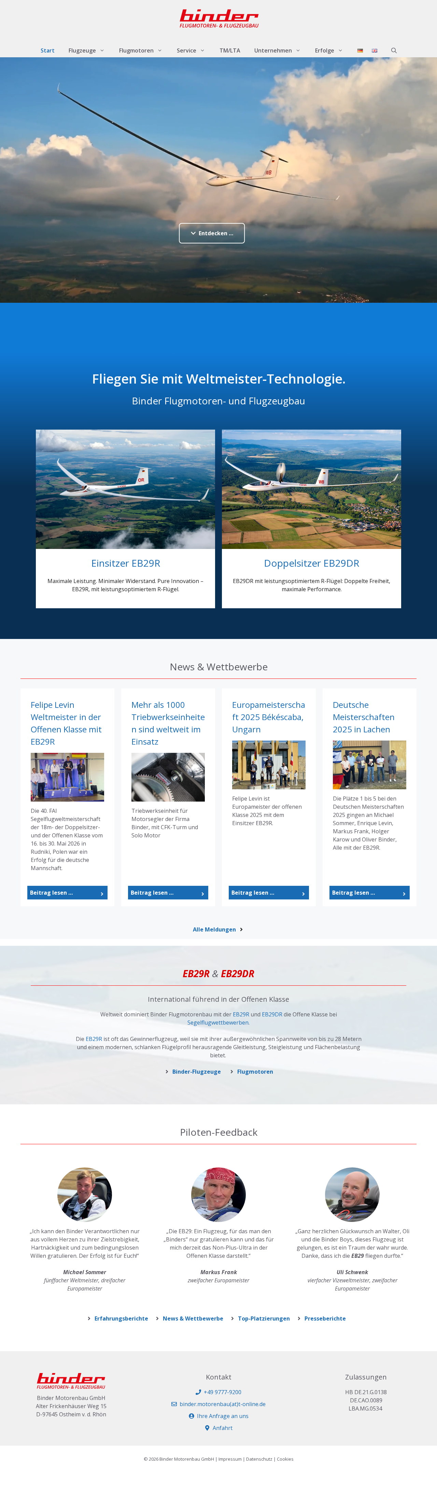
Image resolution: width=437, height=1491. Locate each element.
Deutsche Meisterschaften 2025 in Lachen (364, 717)
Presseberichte (325, 1318)
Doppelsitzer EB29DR (311, 562)
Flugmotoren (136, 50)
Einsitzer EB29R (125, 562)
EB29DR (272, 1014)
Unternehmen (273, 50)
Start (48, 50)
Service (186, 50)
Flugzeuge (82, 50)
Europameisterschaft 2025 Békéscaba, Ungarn (268, 717)
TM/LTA (230, 50)
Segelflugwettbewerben (218, 1022)
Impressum (230, 1459)
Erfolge (324, 50)
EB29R (241, 1014)
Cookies (285, 1459)
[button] (394, 50)
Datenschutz (259, 1459)
